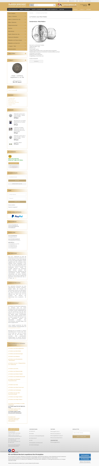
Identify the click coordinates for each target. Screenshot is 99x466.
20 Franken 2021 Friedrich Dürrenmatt (16, 376)
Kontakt (32, 433)
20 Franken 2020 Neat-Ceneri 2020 (16, 387)
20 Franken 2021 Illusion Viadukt (15, 374)
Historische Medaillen (13, 37)
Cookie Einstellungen (35, 444)
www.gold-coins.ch (55, 431)
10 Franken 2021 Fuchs (13, 368)
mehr (15, 278)
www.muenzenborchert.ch (57, 437)
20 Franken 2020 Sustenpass (14, 390)
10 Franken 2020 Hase (13, 384)
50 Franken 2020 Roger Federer (15, 399)
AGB (31, 440)
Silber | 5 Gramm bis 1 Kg (38, 9)
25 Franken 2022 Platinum (14, 356)
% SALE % (82, 9)
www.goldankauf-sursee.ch (14, 327)
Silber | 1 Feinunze (25, 9)
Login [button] (81, 1)
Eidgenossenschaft (12, 25)
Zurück (36, 61)
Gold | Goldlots (12, 9)
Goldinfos (72, 1)
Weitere (62, 9)
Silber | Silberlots (52, 9)
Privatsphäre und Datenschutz (37, 442)
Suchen (17, 180)
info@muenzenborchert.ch (16, 436)
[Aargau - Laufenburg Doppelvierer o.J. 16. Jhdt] (17, 68)
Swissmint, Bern (11, 103)
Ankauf (75, 9)
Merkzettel (88, 1)
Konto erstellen (11, 205)
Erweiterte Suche (17, 183)
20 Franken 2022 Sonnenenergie (15, 353)
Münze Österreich (12, 101)
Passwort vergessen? (13, 207)
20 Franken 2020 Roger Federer (15, 396)
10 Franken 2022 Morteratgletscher (16, 348)
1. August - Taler (12, 46)
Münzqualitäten (11, 421)
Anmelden (17, 201)
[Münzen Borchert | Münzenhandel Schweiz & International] (17, 5)
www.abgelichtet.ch (56, 442)
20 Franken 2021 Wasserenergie (15, 371)
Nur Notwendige (85, 458)
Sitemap (88, 9)
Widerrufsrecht (34, 438)
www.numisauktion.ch (56, 433)
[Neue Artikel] (25, 53)
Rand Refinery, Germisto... (13, 102)
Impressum (33, 431)
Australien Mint (11, 98)
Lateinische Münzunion (13, 419)
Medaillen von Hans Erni (14, 43)
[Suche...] (54, 5)
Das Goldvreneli (11, 417)
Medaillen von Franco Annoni (15, 40)
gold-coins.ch (11, 99)
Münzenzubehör (12, 49)
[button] (76, 1)
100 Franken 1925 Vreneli (13, 418)
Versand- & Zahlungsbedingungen (37, 435)
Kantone (10, 28)
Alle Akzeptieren (85, 455)
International (11, 31)
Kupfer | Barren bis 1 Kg (13, 34)
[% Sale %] (25, 60)
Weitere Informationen (85, 462)
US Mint (10, 105)
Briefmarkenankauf (63, 1)
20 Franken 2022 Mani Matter (14, 351)
